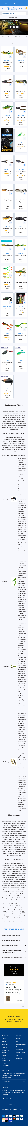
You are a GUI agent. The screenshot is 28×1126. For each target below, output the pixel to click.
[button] (2, 991)
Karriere (4, 1038)
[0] (22, 8)
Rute (22, 907)
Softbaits (11, 20)
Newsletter (5, 1035)
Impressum (18, 1035)
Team (17, 1041)
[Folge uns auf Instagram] (7, 1098)
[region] (14, 991)
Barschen (23, 831)
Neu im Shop (5, 1044)
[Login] (19, 8)
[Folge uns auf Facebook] (3, 1098)
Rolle (23, 912)
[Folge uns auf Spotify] (17, 1098)
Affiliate (4, 1055)
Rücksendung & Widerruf (6, 1051)
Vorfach (12, 924)
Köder (7, 20)
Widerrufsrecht (19, 1049)
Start (3, 20)
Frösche (4, 37)
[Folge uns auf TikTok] (14, 1098)
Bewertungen (19, 1058)
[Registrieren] (24, 1081)
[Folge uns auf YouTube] (10, 1098)
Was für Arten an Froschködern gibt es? (12, 957)
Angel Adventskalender (6, 1059)
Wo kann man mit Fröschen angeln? (11, 940)
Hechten (11, 423)
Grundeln (10, 37)
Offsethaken (5, 821)
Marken (4, 1041)
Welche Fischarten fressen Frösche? (11, 935)
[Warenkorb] (25, 8)
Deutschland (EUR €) (7, 1104)
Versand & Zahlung (20, 1052)
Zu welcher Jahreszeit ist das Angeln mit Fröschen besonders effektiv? (12, 951)
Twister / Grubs (19, 37)
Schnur (7, 916)
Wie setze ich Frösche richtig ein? (10, 945)
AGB (17, 1055)
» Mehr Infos (20, 3)
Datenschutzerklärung (21, 1045)
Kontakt (18, 1038)
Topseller (4, 1047)
